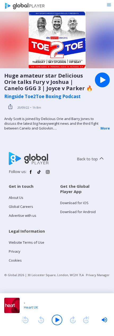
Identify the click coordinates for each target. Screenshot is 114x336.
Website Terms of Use (26, 242)
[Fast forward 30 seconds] (73, 320)
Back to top (87, 158)
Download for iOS (74, 202)
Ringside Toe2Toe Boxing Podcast (42, 96)
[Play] (57, 320)
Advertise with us (22, 215)
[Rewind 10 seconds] (41, 320)
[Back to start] (25, 320)
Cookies (15, 260)
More (105, 128)
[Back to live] (86, 320)
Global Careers (21, 206)
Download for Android (78, 211)
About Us (16, 197)
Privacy (14, 251)
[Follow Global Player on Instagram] (47, 174)
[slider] (104, 320)
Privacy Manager (97, 275)
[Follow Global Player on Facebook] (30, 174)
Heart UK (31, 307)
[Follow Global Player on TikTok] (39, 174)
